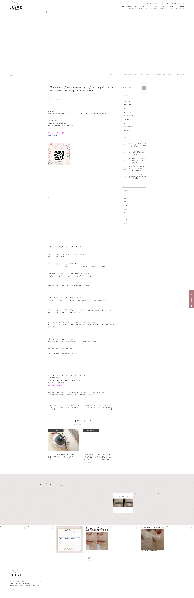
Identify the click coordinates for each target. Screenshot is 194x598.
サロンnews (127, 101)
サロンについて (130, 7)
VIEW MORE (61, 485)
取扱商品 (126, 119)
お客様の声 (182, 7)
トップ (123, 7)
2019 (125, 216)
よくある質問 (148, 7)
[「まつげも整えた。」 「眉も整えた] (96, 539)
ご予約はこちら (191, 298)
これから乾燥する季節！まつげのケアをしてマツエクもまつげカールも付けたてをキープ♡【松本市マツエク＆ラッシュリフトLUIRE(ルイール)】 (97, 407)
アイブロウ (127, 108)
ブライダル (127, 123)
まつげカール (128, 112)
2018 (125, 220)
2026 (125, 191)
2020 (125, 212)
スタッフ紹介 (163, 7)
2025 (125, 194)
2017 (125, 223)
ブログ (176, 7)
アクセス (155, 7)
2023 (125, 201)
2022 (125, 205)
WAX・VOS (127, 105)
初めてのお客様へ (129, 126)
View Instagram (97, 559)
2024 (125, 198)
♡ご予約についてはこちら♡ (56, 133)
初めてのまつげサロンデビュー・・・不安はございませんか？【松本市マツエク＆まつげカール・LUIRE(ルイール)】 (65, 407)
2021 (125, 209)
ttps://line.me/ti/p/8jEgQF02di (57, 123)
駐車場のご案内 (52, 135)
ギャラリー (170, 7)
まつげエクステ (128, 115)
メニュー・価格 (139, 7)
